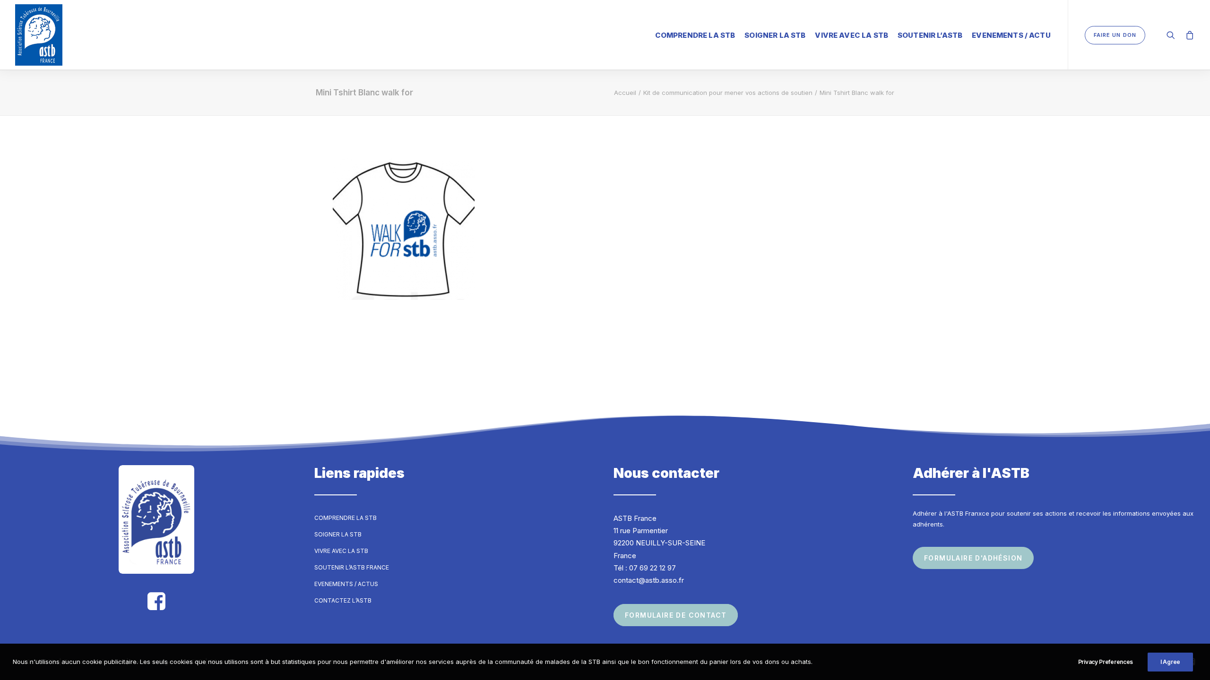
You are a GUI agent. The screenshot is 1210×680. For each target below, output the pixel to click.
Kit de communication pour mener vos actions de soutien (727, 92)
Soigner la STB (774, 35)
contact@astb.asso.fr (649, 580)
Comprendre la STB (695, 35)
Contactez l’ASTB (343, 600)
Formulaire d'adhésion (973, 558)
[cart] (1188, 35)
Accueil (625, 92)
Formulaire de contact (675, 615)
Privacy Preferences (1105, 661)
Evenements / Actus (346, 583)
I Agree (1170, 661)
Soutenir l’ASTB (930, 35)
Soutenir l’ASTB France (351, 567)
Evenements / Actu (1011, 35)
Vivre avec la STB (851, 35)
